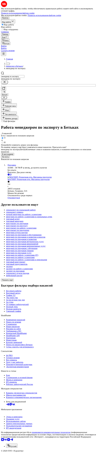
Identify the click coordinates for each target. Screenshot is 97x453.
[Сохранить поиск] (3, 89)
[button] (4, 46)
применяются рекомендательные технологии (51, 432)
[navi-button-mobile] (3, 54)
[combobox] (12, 76)
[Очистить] (4, 82)
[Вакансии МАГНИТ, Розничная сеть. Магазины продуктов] (51, 177)
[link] (5, 40)
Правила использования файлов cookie (44, 15)
